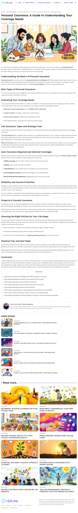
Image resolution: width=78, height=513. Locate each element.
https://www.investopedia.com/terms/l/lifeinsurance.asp (20, 282)
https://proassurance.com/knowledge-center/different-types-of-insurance (25, 276)
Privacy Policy (5, 507)
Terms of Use (27, 505)
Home (3, 12)
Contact (20, 505)
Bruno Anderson (13, 23)
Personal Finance (11, 12)
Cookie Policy (13, 507)
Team (14, 505)
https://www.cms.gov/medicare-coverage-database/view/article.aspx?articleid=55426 (28, 290)
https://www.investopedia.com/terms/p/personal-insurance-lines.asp (23, 284)
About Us (9, 505)
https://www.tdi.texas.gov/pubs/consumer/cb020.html (19, 287)
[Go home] (7, 2)
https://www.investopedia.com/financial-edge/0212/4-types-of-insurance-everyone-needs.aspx (31, 295)
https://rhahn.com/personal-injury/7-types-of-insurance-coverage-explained (26, 292)
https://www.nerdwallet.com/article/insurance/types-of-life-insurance (24, 279)
